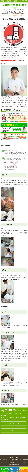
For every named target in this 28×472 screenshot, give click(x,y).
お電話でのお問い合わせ (14, 423)
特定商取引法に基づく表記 (13, 462)
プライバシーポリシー (4, 462)
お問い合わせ (14, 430)
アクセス (14, 426)
